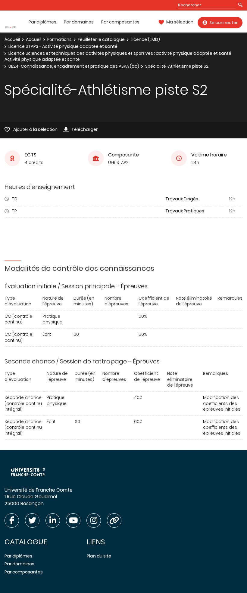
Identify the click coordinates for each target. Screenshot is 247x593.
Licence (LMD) (145, 39)
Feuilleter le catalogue (101, 39)
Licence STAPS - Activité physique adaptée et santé (62, 46)
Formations (59, 39)
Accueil (12, 39)
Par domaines (79, 22)
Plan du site (99, 556)
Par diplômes (42, 22)
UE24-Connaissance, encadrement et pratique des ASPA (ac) (73, 66)
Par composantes (120, 22)
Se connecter (223, 23)
